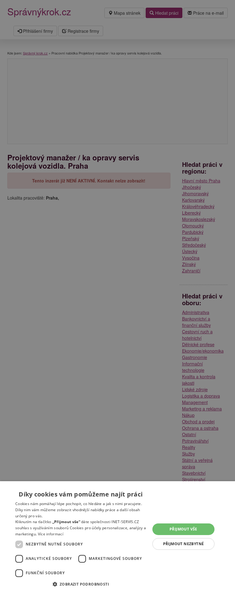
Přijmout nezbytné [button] (183, 543)
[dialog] (117, 536)
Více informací (50, 534)
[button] (80, 583)
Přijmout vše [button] (183, 529)
